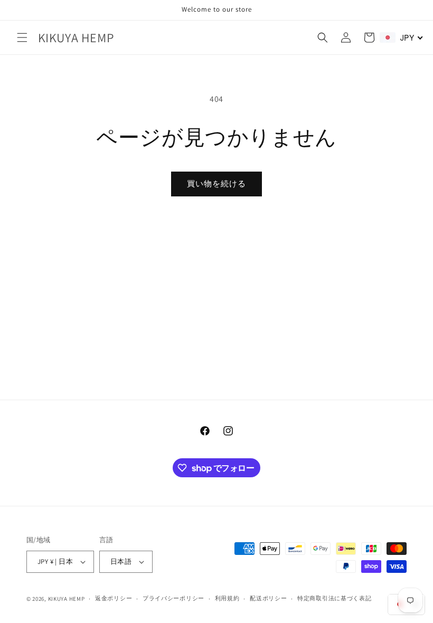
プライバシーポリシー (173, 598)
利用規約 (227, 598)
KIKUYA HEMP (66, 598)
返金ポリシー (113, 598)
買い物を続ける (216, 183)
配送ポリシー (268, 598)
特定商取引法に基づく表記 (334, 598)
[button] (22, 37)
